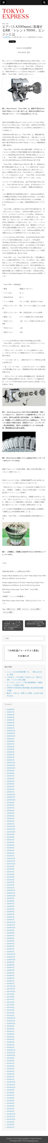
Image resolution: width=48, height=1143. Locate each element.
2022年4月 (10, 848)
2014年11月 (11, 1085)
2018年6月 (10, 970)
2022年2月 (10, 853)
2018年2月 (10, 981)
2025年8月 (10, 741)
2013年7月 (10, 1127)
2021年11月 (11, 861)
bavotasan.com (33, 1141)
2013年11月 (11, 1116)
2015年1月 (10, 1079)
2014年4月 (10, 1103)
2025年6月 (10, 747)
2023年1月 (10, 824)
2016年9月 (10, 1026)
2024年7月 (10, 776)
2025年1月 (10, 760)
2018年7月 (10, 967)
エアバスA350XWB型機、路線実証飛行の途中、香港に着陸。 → (35, 623)
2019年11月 (11, 925)
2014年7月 (10, 1095)
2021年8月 (10, 869)
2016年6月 (10, 1034)
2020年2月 (10, 917)
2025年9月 (10, 739)
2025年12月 (11, 731)
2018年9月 (10, 962)
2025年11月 (11, 733)
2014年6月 (10, 1098)
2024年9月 (10, 770)
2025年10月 (11, 736)
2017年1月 (10, 1015)
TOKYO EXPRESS (15, 14)
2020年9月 (10, 898)
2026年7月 (10, 712)
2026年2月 (10, 725)
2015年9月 (10, 1058)
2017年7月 (10, 999)
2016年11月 (11, 1021)
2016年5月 (10, 1037)
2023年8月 (10, 805)
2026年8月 (10, 709)
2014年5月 (10, 1101)
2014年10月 (11, 1087)
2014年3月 (10, 1106)
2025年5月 (10, 749)
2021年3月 (10, 882)
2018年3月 (10, 978)
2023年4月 (10, 816)
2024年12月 (11, 762)
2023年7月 (10, 808)
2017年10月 (11, 991)
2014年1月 (10, 1111)
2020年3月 (10, 914)
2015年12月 (11, 1050)
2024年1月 (10, 792)
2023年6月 (10, 810)
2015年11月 (11, 1053)
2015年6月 (10, 1066)
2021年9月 (10, 866)
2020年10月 (11, 896)
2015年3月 (10, 1074)
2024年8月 (10, 773)
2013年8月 (10, 1124)
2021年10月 (11, 864)
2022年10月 (11, 832)
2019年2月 (10, 949)
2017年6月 (10, 1002)
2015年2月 (10, 1077)
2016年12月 (11, 1018)
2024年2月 (10, 789)
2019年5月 (10, 941)
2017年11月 (11, 989)
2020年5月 (10, 909)
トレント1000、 (35, 609)
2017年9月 (10, 994)
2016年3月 (10, 1042)
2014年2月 (10, 1109)
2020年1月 (10, 920)
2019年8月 (10, 933)
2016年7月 (10, 1031)
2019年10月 (11, 928)
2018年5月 (10, 973)
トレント (25, 609)
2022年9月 (10, 834)
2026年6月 (10, 715)
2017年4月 (10, 1007)
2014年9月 (10, 1090)
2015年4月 (10, 1071)
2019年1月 (10, 951)
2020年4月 (10, 912)
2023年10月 (11, 800)
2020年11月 (11, 893)
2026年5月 (10, 717)
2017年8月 (10, 997)
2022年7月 (10, 840)
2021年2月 (10, 885)
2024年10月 (11, 768)
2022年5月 (10, 845)
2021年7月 (10, 872)
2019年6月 (10, 938)
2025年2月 (10, 757)
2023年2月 (10, 821)
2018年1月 (10, 983)
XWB (18, 609)
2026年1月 (10, 728)
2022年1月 (10, 856)
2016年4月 (10, 1039)
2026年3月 (10, 723)
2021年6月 (10, 874)
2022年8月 (10, 837)
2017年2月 (10, 1013)
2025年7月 (10, 744)
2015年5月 (10, 1069)
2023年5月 (10, 813)
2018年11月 (11, 957)
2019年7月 (10, 936)
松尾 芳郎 (7, 37)
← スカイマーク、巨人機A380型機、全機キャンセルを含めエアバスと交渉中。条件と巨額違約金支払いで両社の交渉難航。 (13, 625)
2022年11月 (11, 829)
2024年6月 (10, 778)
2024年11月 (11, 765)
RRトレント (11, 609)
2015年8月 (10, 1061)
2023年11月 (11, 797)
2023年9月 (10, 802)
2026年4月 (10, 720)
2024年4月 (10, 784)
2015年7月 (10, 1063)
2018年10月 (11, 959)
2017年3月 (10, 1010)
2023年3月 (10, 818)
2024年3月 (10, 786)
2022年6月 (10, 842)
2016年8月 (10, 1029)
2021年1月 (10, 888)
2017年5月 (10, 1005)
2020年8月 (10, 901)
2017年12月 (11, 986)
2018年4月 (10, 975)
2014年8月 (10, 1093)
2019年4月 (10, 944)
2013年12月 (11, 1114)
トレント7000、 (8, 612)
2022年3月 (10, 850)
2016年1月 (10, 1047)
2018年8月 (10, 965)
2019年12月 (11, 922)
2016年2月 (10, 1045)
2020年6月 (10, 906)
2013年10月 (11, 1119)
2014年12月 (11, 1082)
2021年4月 (10, 880)
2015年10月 (11, 1055)
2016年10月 (11, 1023)
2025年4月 (10, 752)
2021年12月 (11, 858)
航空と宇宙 (5, 23)
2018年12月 (11, 954)
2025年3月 (10, 754)
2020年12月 (11, 890)
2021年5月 (10, 877)
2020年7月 (10, 904)
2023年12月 (11, 794)
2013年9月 (10, 1122)
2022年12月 (11, 826)
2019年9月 (10, 930)
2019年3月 (10, 946)
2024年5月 (10, 781)
